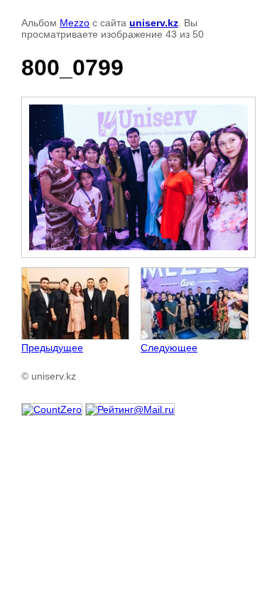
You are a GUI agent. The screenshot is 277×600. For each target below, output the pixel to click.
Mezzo (74, 22)
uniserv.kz (153, 22)
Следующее (169, 347)
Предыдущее (52, 347)
